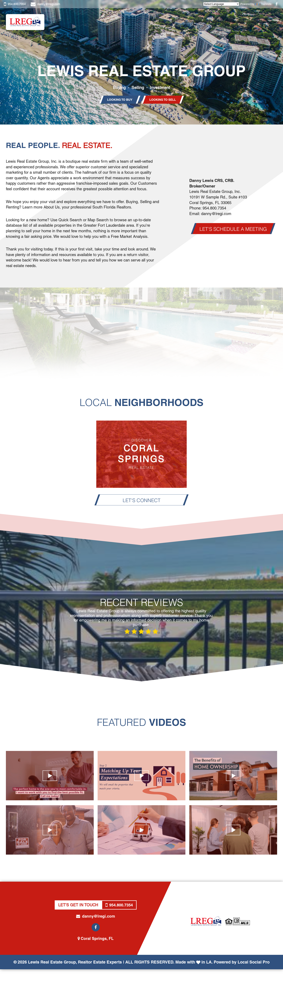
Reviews (272, 21)
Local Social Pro (254, 962)
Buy (186, 21)
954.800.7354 (17, 4)
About (263, 21)
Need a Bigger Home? (233, 21)
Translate (266, 4)
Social (249, 21)
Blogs (256, 21)
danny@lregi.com (48, 4)
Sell (191, 21)
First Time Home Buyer (206, 21)
